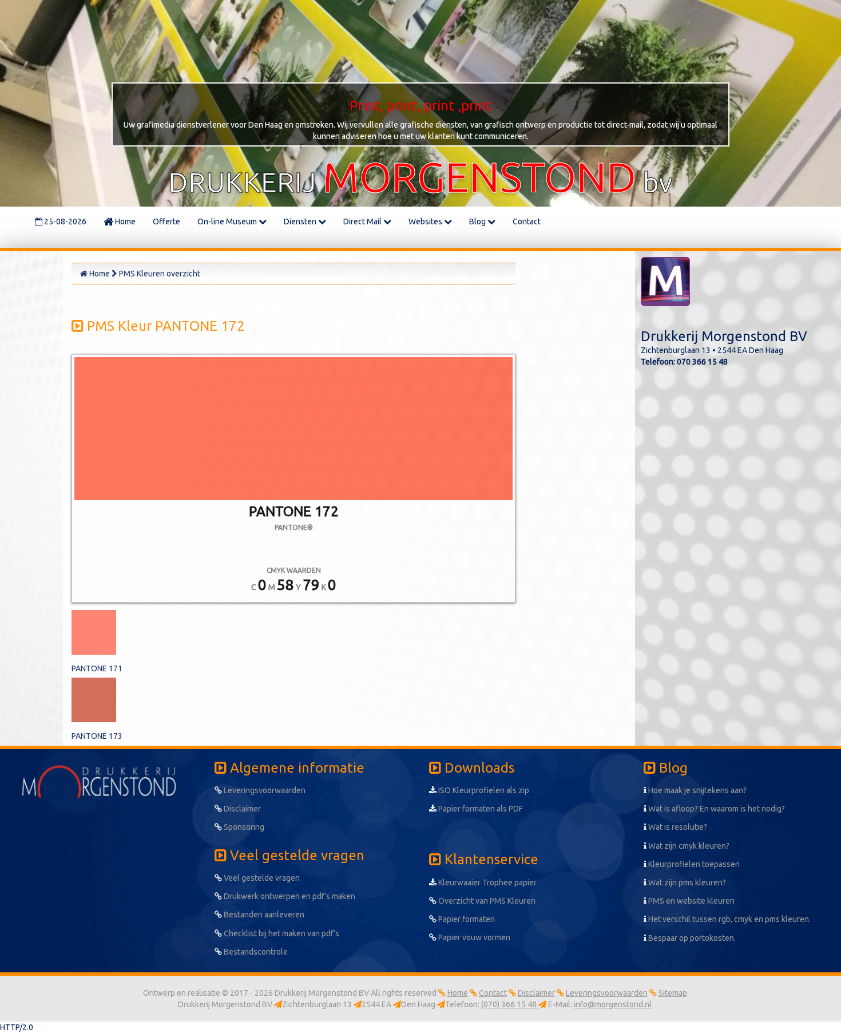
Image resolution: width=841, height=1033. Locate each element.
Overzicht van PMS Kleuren (486, 900)
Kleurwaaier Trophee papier (487, 882)
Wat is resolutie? (676, 827)
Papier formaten (466, 919)
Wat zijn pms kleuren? (686, 882)
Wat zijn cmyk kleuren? (687, 845)
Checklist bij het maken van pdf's (280, 933)
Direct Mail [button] (363, 221)
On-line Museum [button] (228, 221)
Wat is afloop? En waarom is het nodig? (715, 808)
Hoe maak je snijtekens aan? (696, 790)
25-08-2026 (64, 221)
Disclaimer (241, 808)
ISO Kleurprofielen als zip (483, 790)
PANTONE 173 (97, 736)
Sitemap (672, 993)
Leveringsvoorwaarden (264, 790)
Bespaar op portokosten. (691, 938)
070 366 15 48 (702, 361)
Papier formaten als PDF (480, 808)
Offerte (166, 221)
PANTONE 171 (97, 668)
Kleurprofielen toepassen (693, 864)
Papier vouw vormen (473, 937)
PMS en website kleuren (690, 900)
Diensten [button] (301, 221)
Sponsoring (243, 827)
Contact (527, 221)
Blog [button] (478, 221)
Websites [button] (426, 221)
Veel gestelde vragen (261, 877)
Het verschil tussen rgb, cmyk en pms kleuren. (728, 919)
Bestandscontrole (255, 951)
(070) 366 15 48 (509, 1004)
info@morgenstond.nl (613, 1004)
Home (124, 221)
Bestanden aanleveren (263, 914)
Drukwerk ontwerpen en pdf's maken (288, 896)
